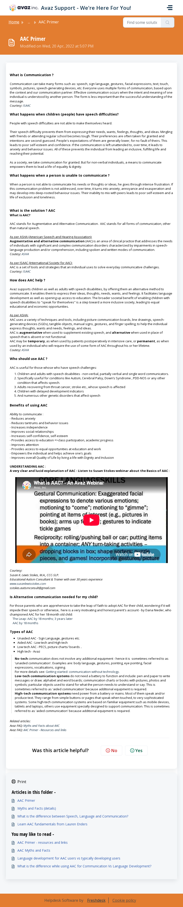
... (29, 22)
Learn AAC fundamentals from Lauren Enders (52, 824)
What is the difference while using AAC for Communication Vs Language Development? (84, 866)
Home (14, 22)
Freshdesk (96, 900)
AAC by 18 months (24, 623)
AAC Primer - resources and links (42, 842)
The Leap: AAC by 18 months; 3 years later (41, 619)
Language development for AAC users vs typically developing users (68, 858)
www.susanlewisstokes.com (28, 583)
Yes (138, 750)
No (114, 750)
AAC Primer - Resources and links (44, 730)
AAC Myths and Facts (33, 850)
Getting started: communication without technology (82, 672)
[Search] (167, 22)
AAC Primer (26, 800)
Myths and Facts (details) (36, 808)
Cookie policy (124, 900)
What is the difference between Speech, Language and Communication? (72, 816)
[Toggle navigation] (169, 7)
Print (21, 781)
